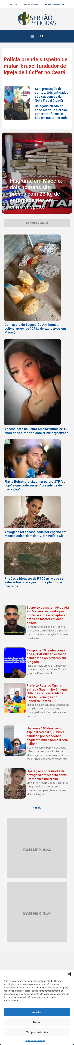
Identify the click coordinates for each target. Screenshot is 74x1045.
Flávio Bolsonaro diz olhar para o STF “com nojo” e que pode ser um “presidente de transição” (36, 485)
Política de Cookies (35, 1040)
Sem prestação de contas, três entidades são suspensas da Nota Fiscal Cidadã (51, 94)
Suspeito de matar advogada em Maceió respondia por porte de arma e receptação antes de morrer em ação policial (48, 615)
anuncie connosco (31, 4)
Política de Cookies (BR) (54, 4)
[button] (68, 974)
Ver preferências (37, 1032)
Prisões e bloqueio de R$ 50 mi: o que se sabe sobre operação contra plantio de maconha (33, 582)
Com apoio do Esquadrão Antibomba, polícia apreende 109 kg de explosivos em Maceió (35, 328)
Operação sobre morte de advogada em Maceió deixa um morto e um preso (47, 775)
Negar (37, 1022)
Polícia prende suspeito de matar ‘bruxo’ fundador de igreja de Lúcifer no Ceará (36, 65)
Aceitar (37, 1012)
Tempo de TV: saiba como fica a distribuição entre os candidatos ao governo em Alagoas (46, 656)
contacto (13, 4)
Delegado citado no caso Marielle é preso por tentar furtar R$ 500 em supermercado (51, 112)
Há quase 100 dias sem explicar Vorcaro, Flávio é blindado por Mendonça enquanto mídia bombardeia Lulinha (47, 736)
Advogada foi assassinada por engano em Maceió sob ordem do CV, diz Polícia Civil (35, 534)
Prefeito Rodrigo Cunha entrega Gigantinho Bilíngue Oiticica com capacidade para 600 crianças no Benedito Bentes (47, 693)
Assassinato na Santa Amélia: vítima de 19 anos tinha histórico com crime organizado (36, 431)
